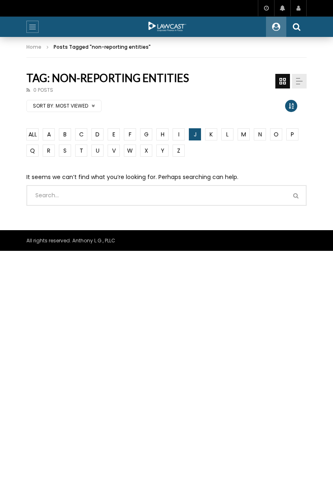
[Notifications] (282, 8)
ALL (32, 134)
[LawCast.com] (166, 27)
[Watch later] (266, 8)
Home (33, 46)
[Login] (298, 8)
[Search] (296, 27)
